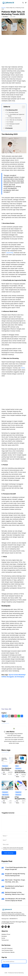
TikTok (23, 368)
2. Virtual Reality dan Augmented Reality (16, 115)
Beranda (3, 7)
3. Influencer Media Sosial (14, 117)
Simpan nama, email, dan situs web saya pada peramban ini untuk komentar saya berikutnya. (13, 848)
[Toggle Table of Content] (22, 107)
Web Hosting (5, 794)
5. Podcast (10, 121)
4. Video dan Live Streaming (15, 119)
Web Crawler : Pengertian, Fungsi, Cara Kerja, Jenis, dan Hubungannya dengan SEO (15, 882)
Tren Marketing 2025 (12, 110)
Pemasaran (5, 766)
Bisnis (17, 766)
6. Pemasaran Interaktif (13, 123)
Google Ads (18, 792)
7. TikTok (10, 125)
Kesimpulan (9, 128)
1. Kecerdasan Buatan (13, 112)
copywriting (9, 252)
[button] (23, 3)
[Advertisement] (14, 51)
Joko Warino (5, 16)
